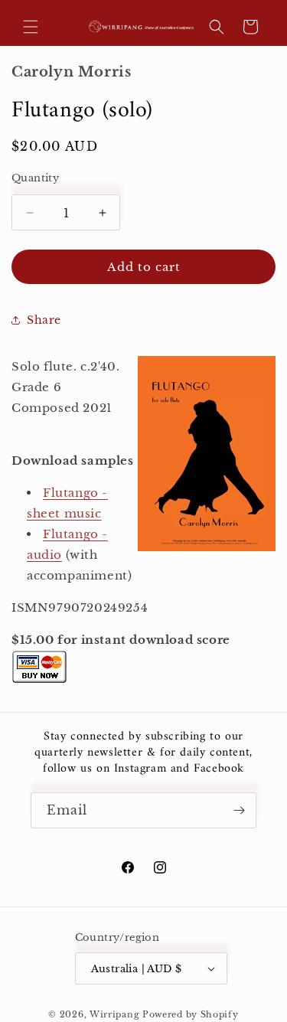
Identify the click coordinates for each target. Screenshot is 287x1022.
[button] (30, 27)
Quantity (35, 177)
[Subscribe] (239, 810)
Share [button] (44, 320)
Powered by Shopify (190, 1014)
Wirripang (114, 1014)
